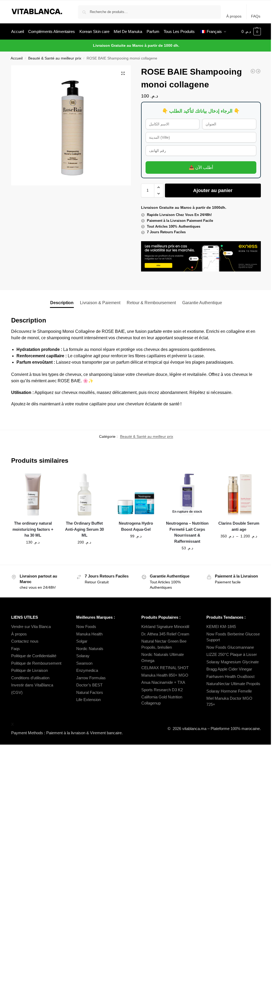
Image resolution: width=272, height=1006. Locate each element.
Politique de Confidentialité (33, 655)
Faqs (15, 648)
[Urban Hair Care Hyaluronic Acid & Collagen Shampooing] (253, 71)
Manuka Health (89, 634)
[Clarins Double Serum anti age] (239, 494)
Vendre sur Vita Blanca (31, 626)
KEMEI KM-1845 (221, 626)
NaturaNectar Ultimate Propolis (233, 683)
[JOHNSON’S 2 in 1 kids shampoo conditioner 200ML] (258, 71)
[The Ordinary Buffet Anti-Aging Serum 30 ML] (84, 494)
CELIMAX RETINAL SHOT (165, 667)
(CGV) (17, 692)
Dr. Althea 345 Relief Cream (165, 634)
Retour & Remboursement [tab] (151, 302)
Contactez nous (25, 641)
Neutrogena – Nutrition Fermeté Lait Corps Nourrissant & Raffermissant (187, 532)
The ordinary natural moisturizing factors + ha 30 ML (32, 529)
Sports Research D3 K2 (162, 689)
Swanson (84, 663)
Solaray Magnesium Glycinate (232, 662)
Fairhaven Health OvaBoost (230, 676)
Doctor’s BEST (89, 685)
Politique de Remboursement (36, 663)
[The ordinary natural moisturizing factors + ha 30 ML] (33, 494)
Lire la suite (187, 559)
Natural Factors (89, 692)
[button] (251, 32)
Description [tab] (62, 302)
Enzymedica (87, 670)
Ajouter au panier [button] (33, 553)
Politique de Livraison (29, 670)
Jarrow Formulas (91, 678)
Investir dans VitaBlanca (32, 685)
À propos (233, 16)
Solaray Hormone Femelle (229, 691)
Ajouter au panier (212, 190)
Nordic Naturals (89, 648)
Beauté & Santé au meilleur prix (54, 58)
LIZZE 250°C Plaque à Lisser (231, 654)
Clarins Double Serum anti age (238, 526)
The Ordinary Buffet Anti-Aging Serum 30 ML (84, 529)
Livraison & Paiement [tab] (100, 302)
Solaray (83, 655)
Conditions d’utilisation (30, 678)
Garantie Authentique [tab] (202, 302)
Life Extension (88, 699)
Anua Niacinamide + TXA (163, 682)
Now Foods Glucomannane (230, 647)
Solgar (81, 641)
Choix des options (239, 547)
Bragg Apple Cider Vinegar (229, 669)
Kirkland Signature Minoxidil (165, 626)
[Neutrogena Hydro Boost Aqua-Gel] (136, 494)
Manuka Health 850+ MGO (164, 675)
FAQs (255, 16)
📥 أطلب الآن (201, 167)
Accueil (17, 58)
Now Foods (86, 626)
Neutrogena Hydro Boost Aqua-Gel (136, 526)
